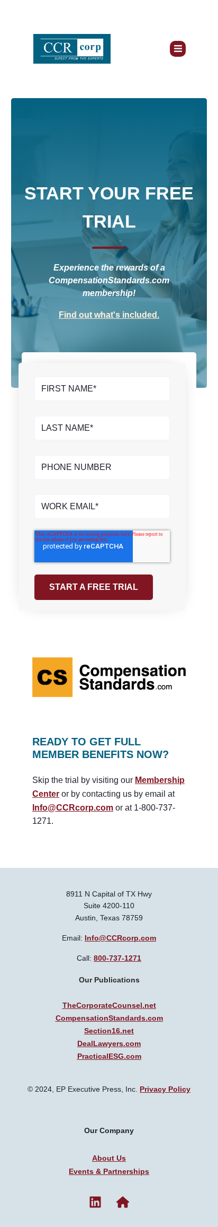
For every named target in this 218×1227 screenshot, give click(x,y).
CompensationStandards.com (109, 1018)
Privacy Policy (165, 1089)
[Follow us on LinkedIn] (95, 1202)
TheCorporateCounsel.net (109, 1005)
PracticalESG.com (109, 1056)
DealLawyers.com (109, 1043)
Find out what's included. (109, 314)
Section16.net (109, 1030)
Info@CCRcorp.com (72, 807)
